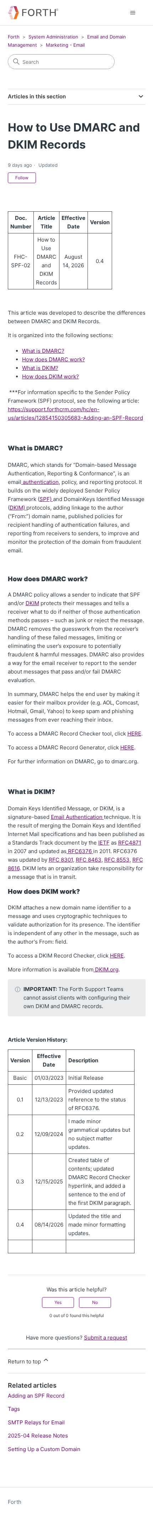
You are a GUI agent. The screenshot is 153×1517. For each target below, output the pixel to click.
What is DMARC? (43, 350)
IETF (104, 842)
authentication (40, 482)
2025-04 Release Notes (38, 1435)
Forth (14, 37)
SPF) (46, 499)
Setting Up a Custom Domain (44, 1449)
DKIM (32, 603)
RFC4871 (129, 842)
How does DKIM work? (50, 376)
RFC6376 (80, 851)
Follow (21, 177)
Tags (14, 1408)
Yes (58, 1302)
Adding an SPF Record (36, 1395)
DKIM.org (106, 969)
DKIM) (18, 507)
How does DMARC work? (53, 359)
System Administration (53, 37)
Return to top (25, 1361)
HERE (134, 733)
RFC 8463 (88, 859)
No (95, 1302)
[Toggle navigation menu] (133, 13)
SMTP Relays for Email (36, 1422)
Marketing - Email (65, 45)
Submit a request (105, 1337)
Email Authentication (77, 817)
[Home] (33, 12)
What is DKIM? (40, 368)
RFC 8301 (61, 859)
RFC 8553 (117, 859)
